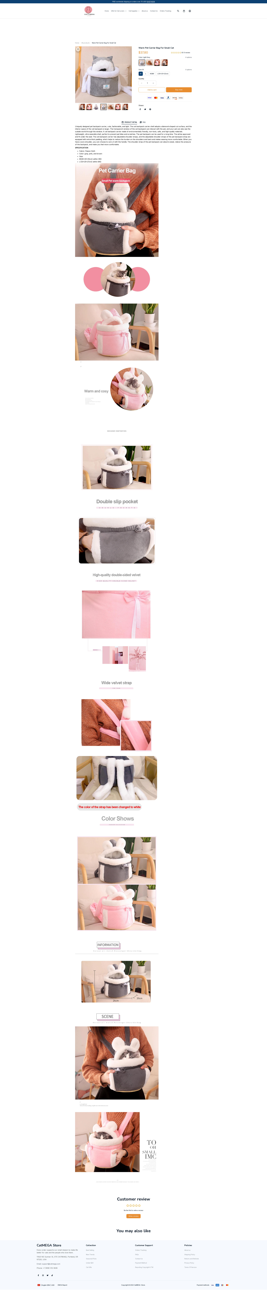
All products (85, 43)
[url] (151, 2)
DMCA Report (62, 1285)
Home (77, 43)
